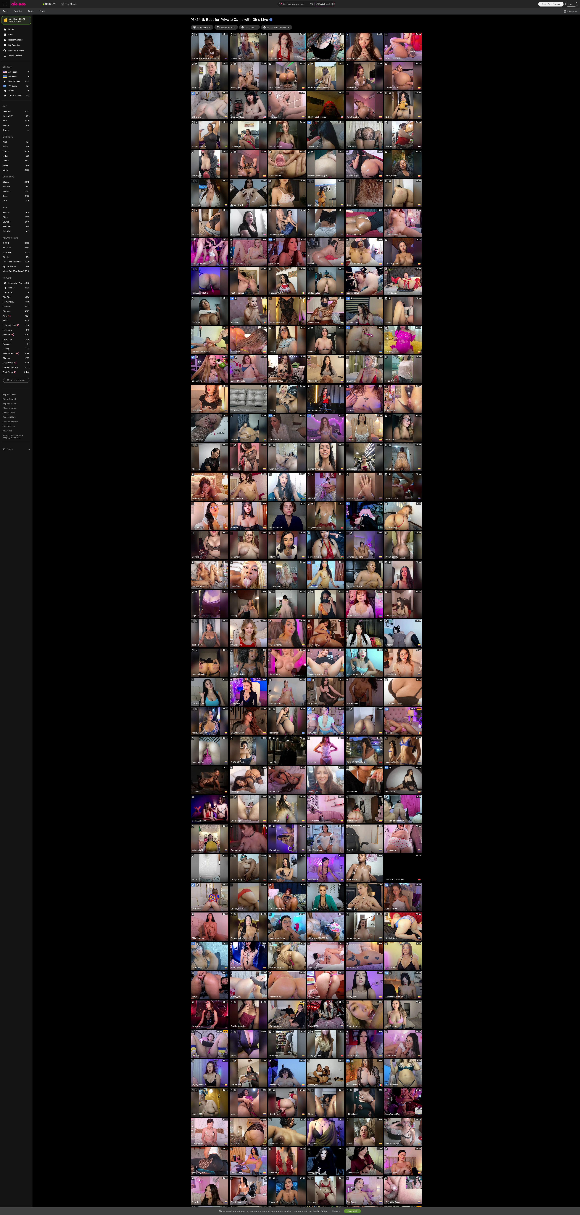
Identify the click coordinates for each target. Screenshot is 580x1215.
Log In (571, 4)
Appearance (226, 27)
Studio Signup (9, 426)
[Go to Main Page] (25, 4)
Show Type (202, 27)
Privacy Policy (9, 413)
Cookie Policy (320, 1211)
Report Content (9, 404)
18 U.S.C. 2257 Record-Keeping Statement (13, 436)
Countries (249, 27)
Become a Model (10, 422)
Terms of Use (9, 417)
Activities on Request (276, 27)
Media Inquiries (9, 408)
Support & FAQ (9, 395)
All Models (7, 431)
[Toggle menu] (5, 4)
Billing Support (9, 399)
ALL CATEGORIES (18, 380)
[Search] (311, 4)
